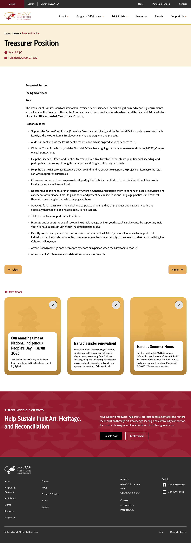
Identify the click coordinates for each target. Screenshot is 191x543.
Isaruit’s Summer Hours (155, 346)
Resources (141, 16)
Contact (45, 481)
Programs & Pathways (88, 16)
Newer (175, 269)
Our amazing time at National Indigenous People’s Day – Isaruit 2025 (28, 346)
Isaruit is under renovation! (95, 343)
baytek (183, 532)
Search (31, 4)
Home (7, 33)
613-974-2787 (127, 505)
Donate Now (110, 436)
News (16, 33)
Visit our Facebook (176, 484)
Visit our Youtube (176, 491)
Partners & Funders (50, 494)
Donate (12, 4)
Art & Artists (118, 16)
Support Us (177, 16)
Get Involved (137, 436)
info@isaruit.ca (127, 509)
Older (15, 269)
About (62, 16)
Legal (160, 532)
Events (159, 16)
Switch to (50, 4)
